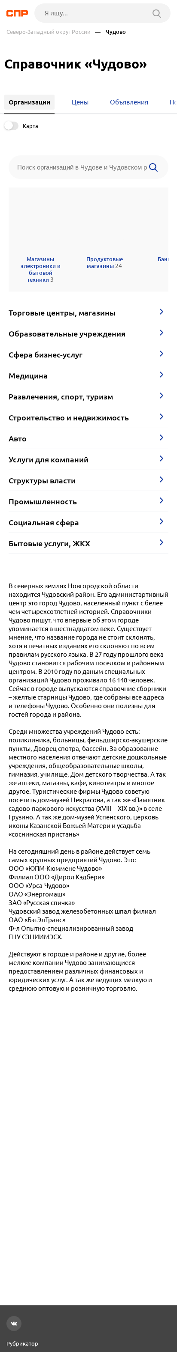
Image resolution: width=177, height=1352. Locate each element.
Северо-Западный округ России (48, 32)
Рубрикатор (22, 1343)
